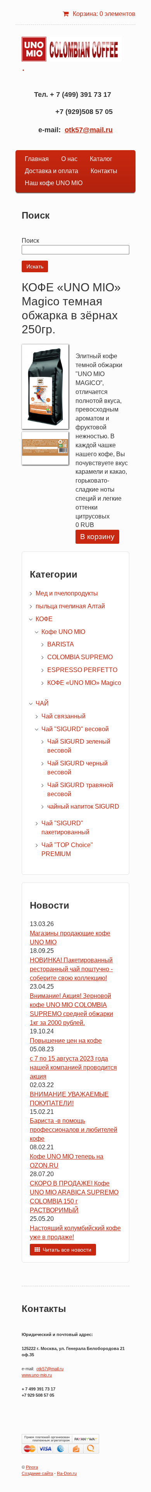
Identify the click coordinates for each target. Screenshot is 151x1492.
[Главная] (72, 49)
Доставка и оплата (51, 171)
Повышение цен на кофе (66, 1040)
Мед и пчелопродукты (67, 593)
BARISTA (60, 644)
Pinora (32, 1467)
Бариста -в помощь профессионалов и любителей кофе (73, 1129)
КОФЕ (44, 619)
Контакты (104, 171)
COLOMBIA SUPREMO (80, 657)
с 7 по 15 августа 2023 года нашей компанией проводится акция (73, 1067)
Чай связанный (63, 716)
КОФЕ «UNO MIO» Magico (84, 682)
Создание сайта (37, 1473)
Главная (37, 159)
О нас (69, 159)
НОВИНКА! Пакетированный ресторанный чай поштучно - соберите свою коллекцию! (71, 969)
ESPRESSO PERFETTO (82, 670)
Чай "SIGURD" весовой (75, 729)
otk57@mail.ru (89, 130)
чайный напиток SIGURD (83, 806)
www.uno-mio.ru (37, 1375)
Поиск (30, 240)
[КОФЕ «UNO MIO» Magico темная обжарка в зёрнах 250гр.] (45, 427)
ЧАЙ (42, 703)
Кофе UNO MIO (63, 632)
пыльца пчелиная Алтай (70, 606)
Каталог (101, 159)
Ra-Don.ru (67, 1473)
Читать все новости (67, 1250)
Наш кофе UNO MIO (53, 183)
